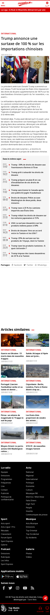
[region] (25, 21)
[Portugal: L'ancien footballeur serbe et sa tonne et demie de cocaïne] (12, 371)
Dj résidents (31, 537)
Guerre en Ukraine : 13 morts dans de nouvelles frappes (12, 356)
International (8, 33)
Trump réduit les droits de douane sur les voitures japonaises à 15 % (28, 216)
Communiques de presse (36, 514)
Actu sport (5, 523)
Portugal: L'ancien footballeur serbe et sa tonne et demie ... (12, 387)
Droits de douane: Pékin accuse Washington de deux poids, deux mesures (26, 200)
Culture (29, 490)
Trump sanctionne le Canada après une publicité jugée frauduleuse (27, 191)
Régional (30, 475)
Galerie (4, 544)
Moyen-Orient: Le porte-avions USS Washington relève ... (12, 449)
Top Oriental (31, 530)
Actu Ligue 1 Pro (8, 527)
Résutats (5, 530)
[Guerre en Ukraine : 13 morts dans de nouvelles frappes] (12, 340)
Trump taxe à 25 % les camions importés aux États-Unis (25, 209)
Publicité (5, 493)
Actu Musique (32, 523)
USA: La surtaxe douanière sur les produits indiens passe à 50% (26, 224)
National (30, 472)
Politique (30, 482)
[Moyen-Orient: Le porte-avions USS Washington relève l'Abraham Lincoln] (12, 432)
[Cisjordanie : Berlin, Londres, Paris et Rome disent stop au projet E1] (37, 371)
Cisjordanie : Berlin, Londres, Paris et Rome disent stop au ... (36, 387)
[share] (45, 598)
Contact (4, 490)
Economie (30, 486)
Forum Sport (6, 537)
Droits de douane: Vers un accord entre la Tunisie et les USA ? (26, 231)
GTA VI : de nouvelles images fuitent (35, 447)
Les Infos (5, 560)
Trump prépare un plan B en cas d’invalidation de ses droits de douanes (26, 182)
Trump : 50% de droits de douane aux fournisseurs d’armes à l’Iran (28, 166)
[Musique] (4, 608)
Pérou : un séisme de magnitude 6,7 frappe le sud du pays (12, 418)
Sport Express (7, 541)
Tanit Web (32, 599)
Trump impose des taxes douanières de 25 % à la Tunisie (28, 254)
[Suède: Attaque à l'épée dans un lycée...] (37, 340)
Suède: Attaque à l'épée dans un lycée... (37, 354)
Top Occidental (32, 534)
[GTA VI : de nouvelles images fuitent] (37, 432)
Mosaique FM (32, 493)
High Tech (30, 504)
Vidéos (29, 557)
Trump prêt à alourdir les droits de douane (27, 173)
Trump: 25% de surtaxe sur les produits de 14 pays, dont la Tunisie (27, 239)
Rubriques (5, 557)
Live (3, 486)
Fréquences (6, 482)
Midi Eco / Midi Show (35, 497)
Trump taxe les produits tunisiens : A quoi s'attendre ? (28, 247)
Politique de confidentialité (7, 498)
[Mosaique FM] (25, 4)
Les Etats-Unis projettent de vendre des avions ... (36, 418)
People (29, 507)
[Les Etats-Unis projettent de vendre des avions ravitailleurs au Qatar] (37, 402)
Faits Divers (31, 500)
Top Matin (13, 607)
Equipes (4, 472)
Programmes (6, 479)
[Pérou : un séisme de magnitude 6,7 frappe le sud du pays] (12, 402)
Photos (29, 553)
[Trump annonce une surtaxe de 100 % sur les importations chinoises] (25, 69)
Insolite (29, 511)
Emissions (5, 475)
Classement (6, 534)
